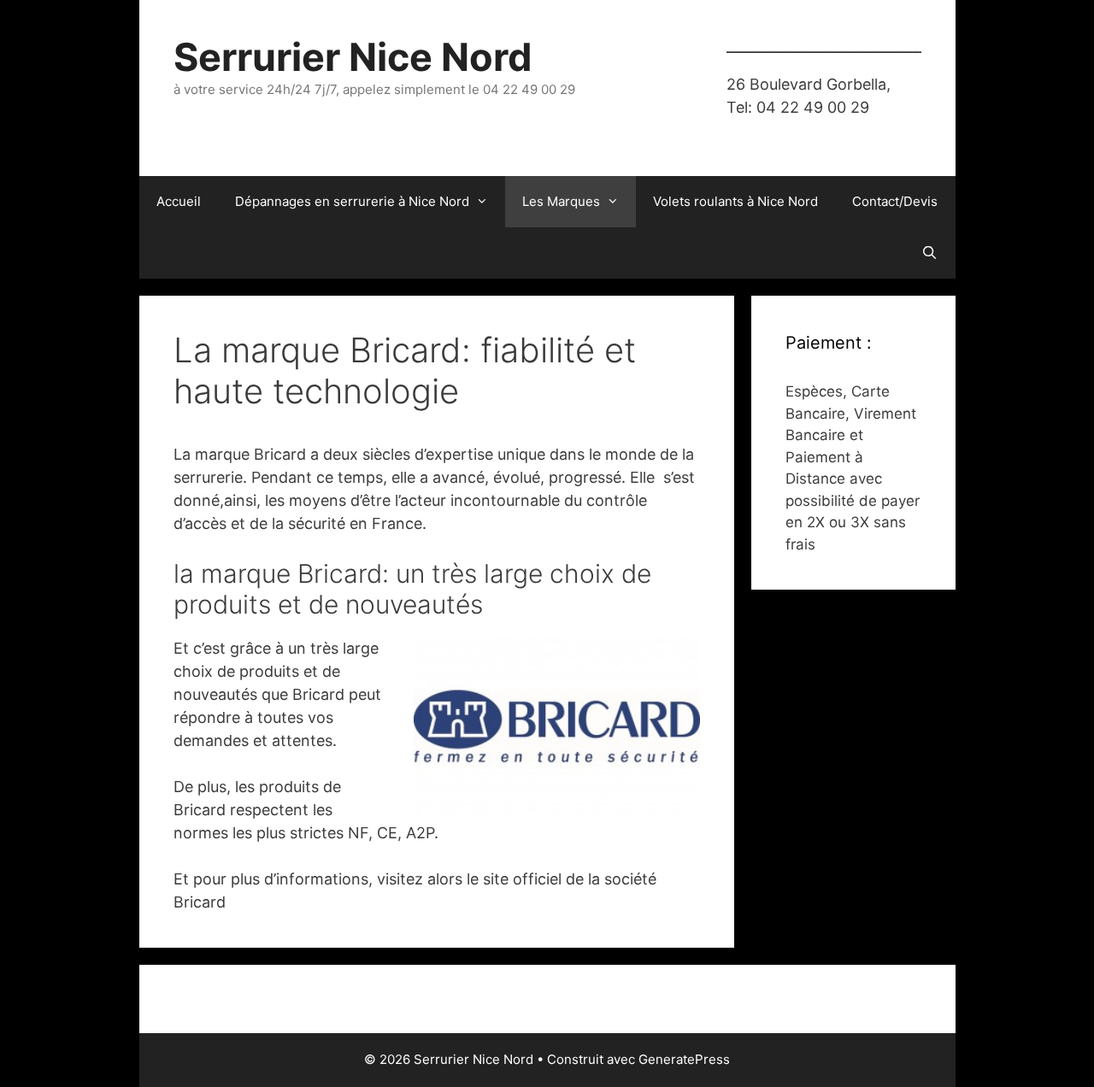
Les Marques (561, 201)
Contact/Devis (895, 201)
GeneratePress (684, 1059)
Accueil (178, 201)
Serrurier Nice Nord (353, 56)
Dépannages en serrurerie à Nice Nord (352, 201)
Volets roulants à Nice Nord (735, 201)
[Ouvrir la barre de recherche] (929, 253)
